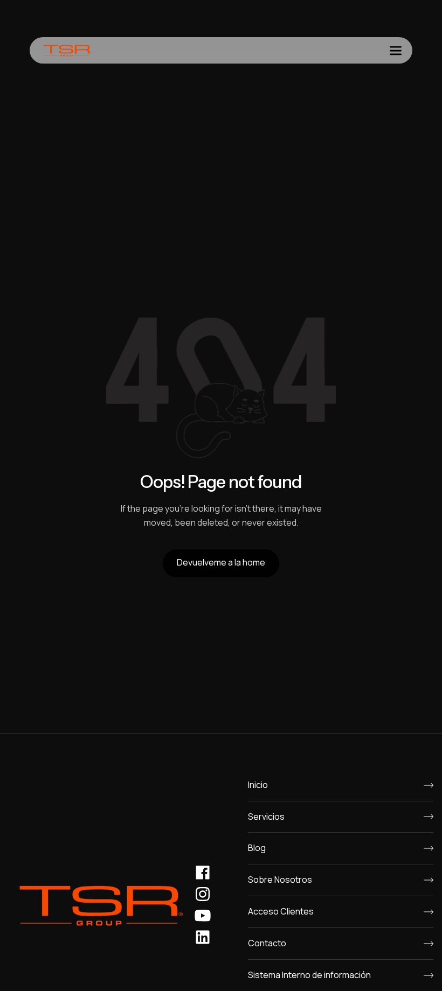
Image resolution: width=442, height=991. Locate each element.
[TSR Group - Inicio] (67, 50)
